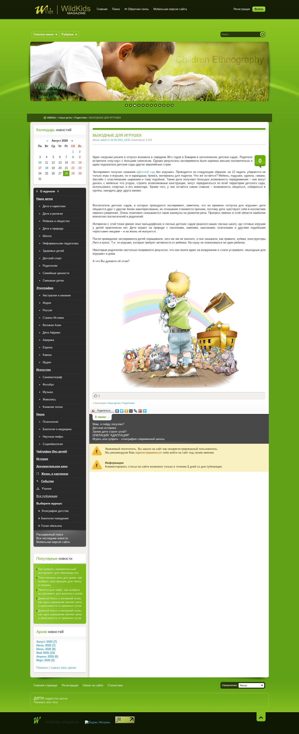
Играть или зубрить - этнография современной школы (128, 439)
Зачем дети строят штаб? (110, 431)
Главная (102, 9)
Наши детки (113, 403)
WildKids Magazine (62, 9)
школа (63, 698)
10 (164, 105)
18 (46, 168)
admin (103, 140)
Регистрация (242, 9)
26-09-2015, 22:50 (120, 140)
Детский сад (146, 172)
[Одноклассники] (126, 411)
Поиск (116, 9)
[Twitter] (122, 411)
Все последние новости (52, 538)
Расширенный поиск (49, 534)
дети (39, 698)
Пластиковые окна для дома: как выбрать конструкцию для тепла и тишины (60, 581)
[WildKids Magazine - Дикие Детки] (37, 720)
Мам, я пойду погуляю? (108, 424)
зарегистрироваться (148, 452)
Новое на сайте (93, 685)
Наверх (261, 716)
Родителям (128, 403)
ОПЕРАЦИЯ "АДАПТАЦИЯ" (111, 435)
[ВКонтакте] (117, 411)
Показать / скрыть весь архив (56, 667)
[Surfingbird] (144, 411)
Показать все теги (46, 702)
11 (168, 105)
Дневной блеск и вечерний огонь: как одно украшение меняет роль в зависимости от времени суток (60, 602)
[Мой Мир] (131, 411)
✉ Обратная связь (137, 9)
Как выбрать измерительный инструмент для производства (58, 570)
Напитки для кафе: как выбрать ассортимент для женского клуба (60, 591)
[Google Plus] (140, 411)
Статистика (115, 685)
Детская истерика (104, 428)
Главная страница (45, 685)
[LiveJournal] (135, 411)
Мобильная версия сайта (170, 9)
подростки (51, 698)
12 (172, 105)
